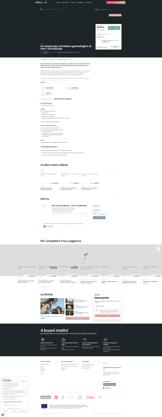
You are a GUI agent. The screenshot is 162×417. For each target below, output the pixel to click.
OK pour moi (23, 410)
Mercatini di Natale (44, 364)
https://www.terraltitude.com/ (100, 214)
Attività (73, 2)
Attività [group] (42, 170)
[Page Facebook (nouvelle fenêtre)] (104, 388)
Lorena (41, 372)
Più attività (45, 52)
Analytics (5, 403)
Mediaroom (63, 370)
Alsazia (41, 366)
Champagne (43, 370)
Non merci (5, 410)
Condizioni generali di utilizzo (88, 364)
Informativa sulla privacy (87, 366)
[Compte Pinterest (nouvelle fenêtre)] (109, 388)
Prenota (116, 28)
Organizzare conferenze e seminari (68, 364)
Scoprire (58, 2)
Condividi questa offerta (116, 47)
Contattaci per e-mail (109, 384)
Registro (107, 315)
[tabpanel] (65, 123)
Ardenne (42, 368)
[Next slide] (116, 193)
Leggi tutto (43, 82)
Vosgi (41, 373)
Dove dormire (65, 2)
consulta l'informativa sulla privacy (105, 312)
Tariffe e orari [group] (45, 99)
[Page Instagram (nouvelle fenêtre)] (106, 388)
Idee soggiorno (80, 2)
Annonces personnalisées (9, 405)
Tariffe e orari (52, 59)
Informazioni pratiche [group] (62, 99)
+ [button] (158, 248)
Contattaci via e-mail (99, 217)
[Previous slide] (111, 193)
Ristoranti (88, 2)
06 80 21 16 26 (96, 212)
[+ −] (81, 260)
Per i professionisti (67, 362)
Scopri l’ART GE (64, 368)
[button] (2, 414)
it (45, 2)
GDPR (120, 413)
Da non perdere (45, 362)
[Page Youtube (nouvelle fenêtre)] (108, 388)
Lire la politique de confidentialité (9, 399)
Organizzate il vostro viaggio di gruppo (69, 366)
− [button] (158, 250)
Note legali (85, 362)
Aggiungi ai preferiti (103, 47)
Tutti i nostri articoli (77, 318)
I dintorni (71, 59)
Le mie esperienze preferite (117, 2)
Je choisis (14, 410)
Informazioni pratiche (62, 59)
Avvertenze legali (85, 368)
